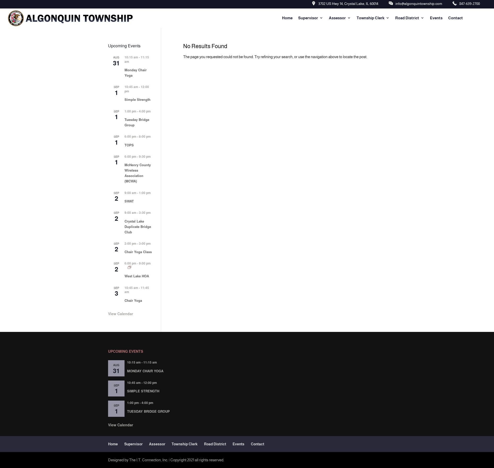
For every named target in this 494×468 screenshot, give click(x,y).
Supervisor (308, 18)
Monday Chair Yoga (145, 370)
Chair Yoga (133, 300)
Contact (455, 18)
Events (436, 18)
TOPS (129, 145)
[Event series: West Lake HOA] (129, 267)
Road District (407, 18)
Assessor (337, 18)
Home (287, 18)
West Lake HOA (137, 275)
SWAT (129, 201)
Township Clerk (370, 18)
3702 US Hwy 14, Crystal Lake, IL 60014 (348, 4)
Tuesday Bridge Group (148, 411)
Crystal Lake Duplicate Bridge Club (138, 226)
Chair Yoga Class (138, 251)
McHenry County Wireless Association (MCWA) (138, 172)
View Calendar (120, 313)
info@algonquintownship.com (418, 4)
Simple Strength (138, 99)
